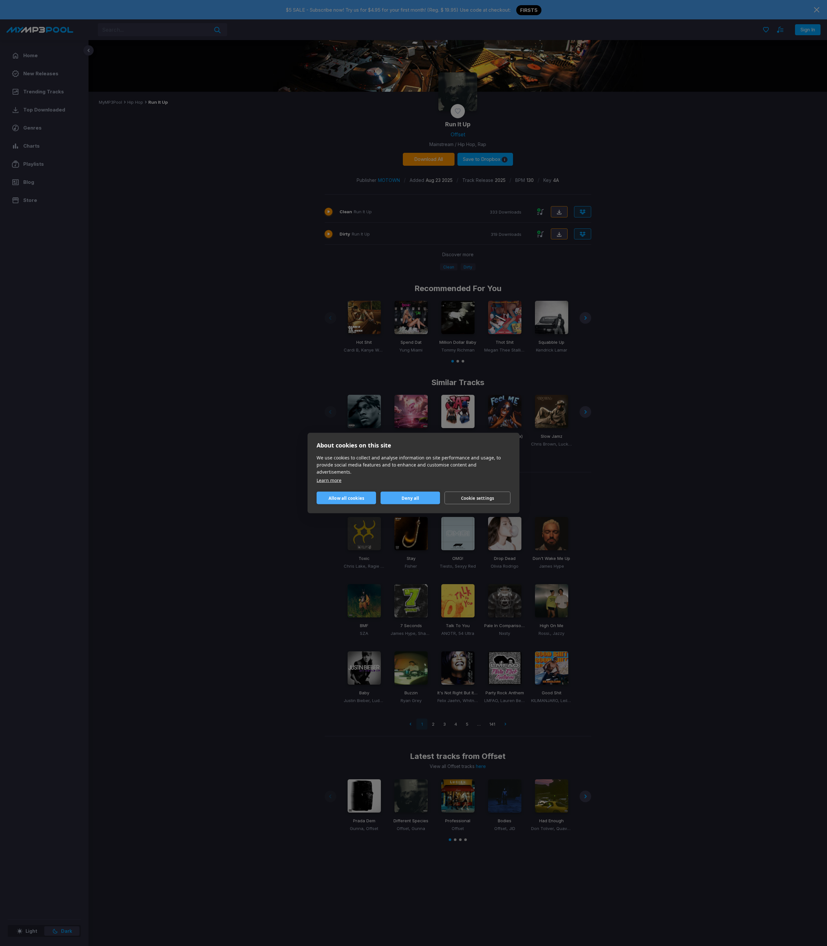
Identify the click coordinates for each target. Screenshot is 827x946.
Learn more (329, 480)
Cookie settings (477, 498)
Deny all (410, 498)
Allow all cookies (346, 498)
